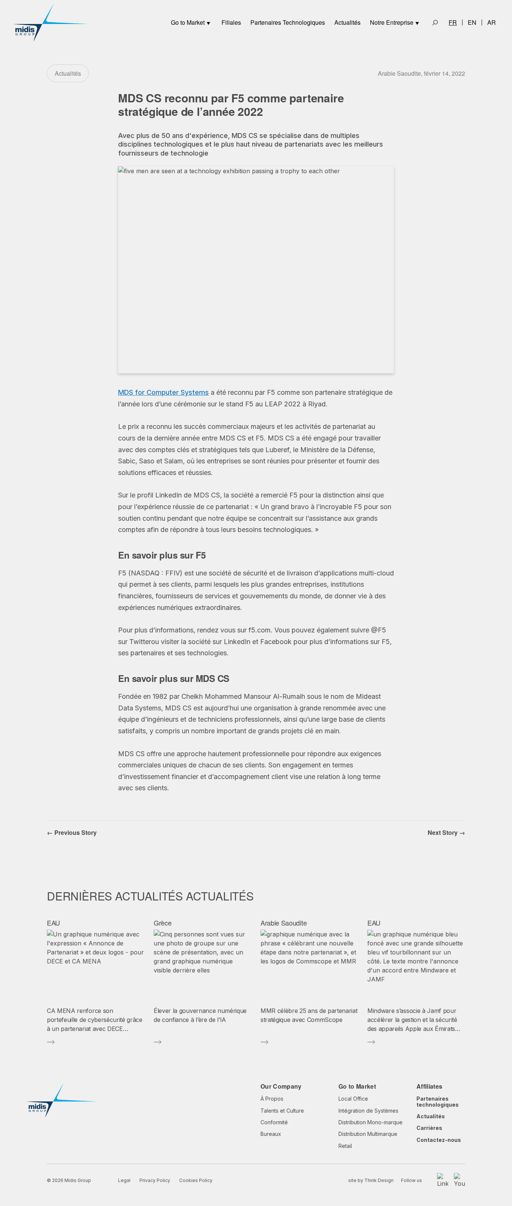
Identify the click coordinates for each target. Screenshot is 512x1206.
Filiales (231, 22)
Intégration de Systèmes (368, 1110)
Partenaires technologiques (437, 1101)
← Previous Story (72, 832)
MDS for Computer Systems (163, 392)
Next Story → (446, 832)
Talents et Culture (282, 1110)
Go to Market (188, 22)
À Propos (271, 1098)
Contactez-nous (438, 1140)
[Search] (435, 22)
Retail (345, 1146)
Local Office (353, 1098)
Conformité (274, 1122)
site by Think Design (371, 1180)
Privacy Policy (154, 1180)
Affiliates (429, 1086)
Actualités (347, 22)
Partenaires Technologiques (287, 22)
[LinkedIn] (442, 1180)
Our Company (281, 1086)
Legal (124, 1180)
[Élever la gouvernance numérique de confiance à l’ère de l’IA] (203, 965)
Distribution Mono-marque (370, 1122)
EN (472, 22)
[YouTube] (459, 1180)
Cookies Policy (196, 1180)
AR (491, 22)
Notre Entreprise (391, 22)
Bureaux (270, 1134)
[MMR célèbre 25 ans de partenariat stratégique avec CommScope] (309, 965)
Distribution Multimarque (367, 1134)
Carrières (429, 1128)
